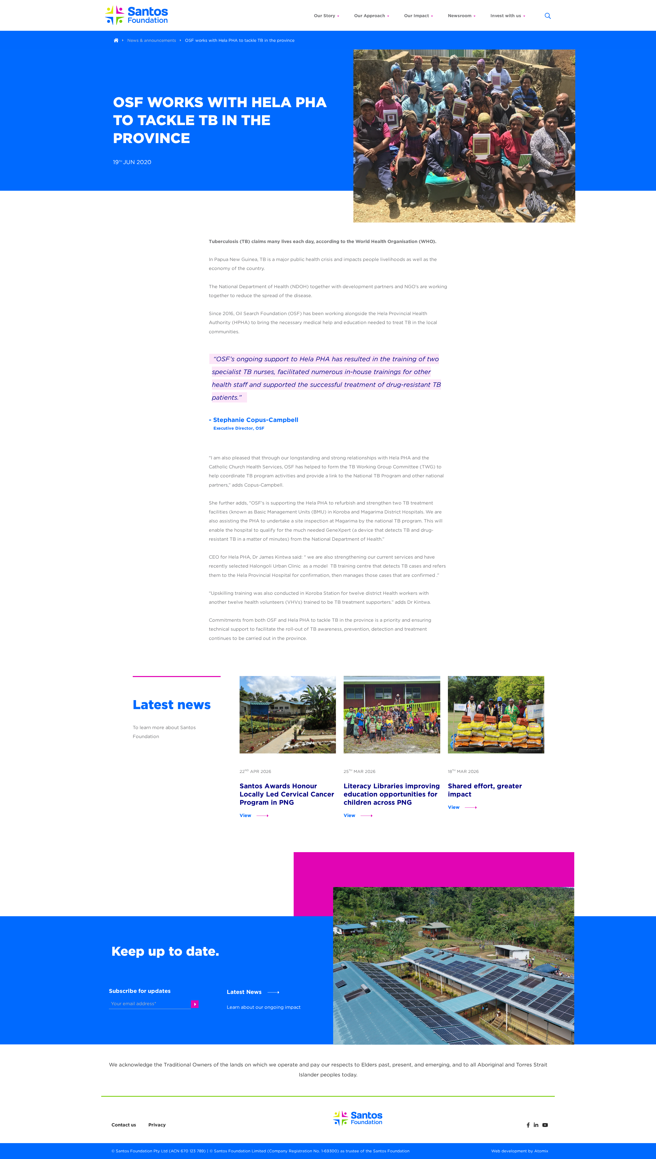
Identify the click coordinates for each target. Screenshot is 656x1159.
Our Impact (416, 15)
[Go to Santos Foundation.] (116, 40)
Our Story (324, 15)
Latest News (244, 992)
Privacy (157, 1124)
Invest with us (505, 15)
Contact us (123, 1124)
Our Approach (369, 15)
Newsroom (459, 15)
